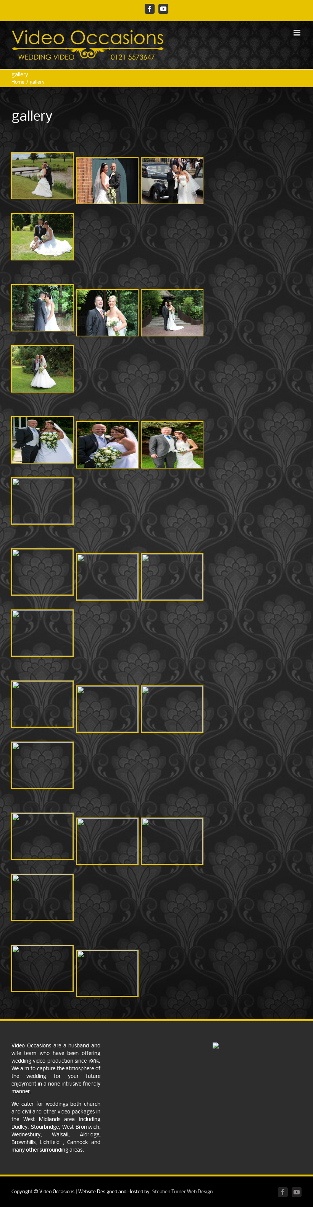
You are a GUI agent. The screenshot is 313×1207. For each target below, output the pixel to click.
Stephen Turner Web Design (182, 1191)
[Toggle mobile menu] (298, 33)
